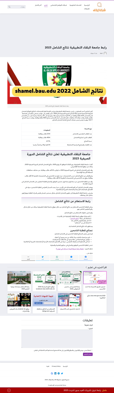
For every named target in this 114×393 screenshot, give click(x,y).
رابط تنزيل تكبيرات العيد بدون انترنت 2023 (82, 390)
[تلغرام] (58, 373)
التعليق (90, 328)
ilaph (101, 53)
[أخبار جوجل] (52, 373)
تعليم (90, 267)
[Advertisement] (57, 28)
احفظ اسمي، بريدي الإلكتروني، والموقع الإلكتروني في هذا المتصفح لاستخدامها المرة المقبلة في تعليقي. (62, 350)
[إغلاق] (9, 390)
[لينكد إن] (55, 373)
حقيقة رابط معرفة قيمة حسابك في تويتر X (70, 249)
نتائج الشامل (75, 218)
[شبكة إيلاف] (99, 6)
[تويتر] (62, 373)
